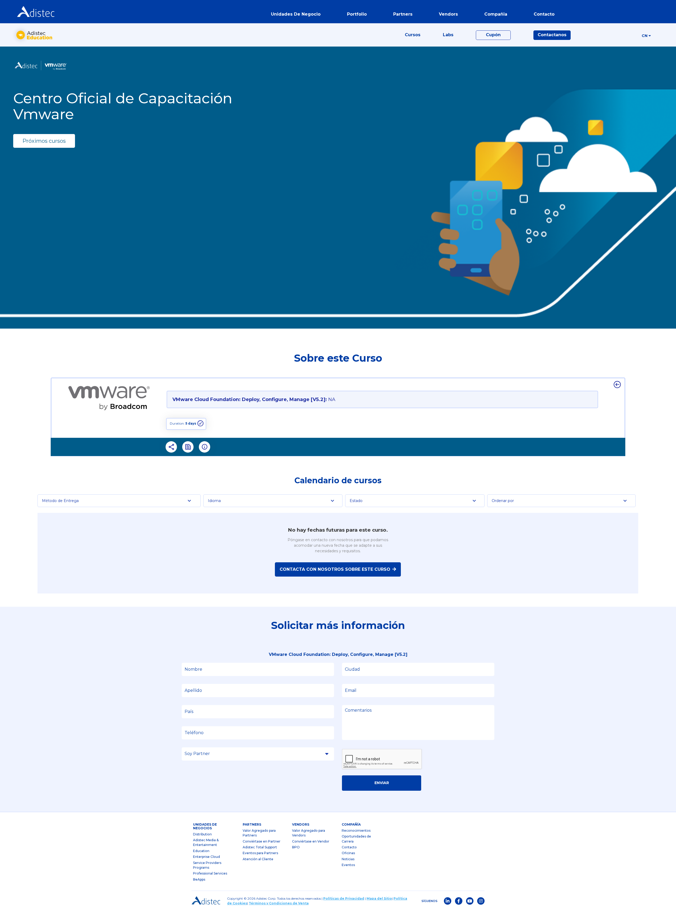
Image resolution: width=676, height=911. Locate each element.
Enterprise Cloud (206, 857)
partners (252, 824)
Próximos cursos (44, 141)
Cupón (493, 34)
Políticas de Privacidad (343, 898)
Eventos (348, 865)
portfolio (357, 14)
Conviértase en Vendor (310, 841)
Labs (448, 34)
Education (201, 851)
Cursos (412, 34)
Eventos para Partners (260, 853)
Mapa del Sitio (379, 898)
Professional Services (210, 873)
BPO (296, 847)
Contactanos (552, 34)
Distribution (202, 834)
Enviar (381, 782)
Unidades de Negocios (205, 826)
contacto (544, 14)
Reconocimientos (356, 830)
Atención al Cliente (258, 859)
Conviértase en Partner (261, 841)
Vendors (300, 824)
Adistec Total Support (260, 847)
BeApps (199, 879)
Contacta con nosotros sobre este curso (335, 569)
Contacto (349, 847)
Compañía (351, 824)
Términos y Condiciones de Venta (279, 903)
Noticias (348, 859)
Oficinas (348, 853)
